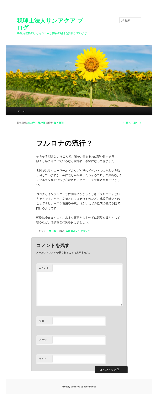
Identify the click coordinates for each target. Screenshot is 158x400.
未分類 (52, 231)
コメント (44, 267)
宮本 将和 (59, 122)
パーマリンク (83, 231)
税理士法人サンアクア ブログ (50, 23)
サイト (42, 358)
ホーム (21, 111)
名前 (41, 320)
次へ (137, 122)
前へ (127, 122)
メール (42, 339)
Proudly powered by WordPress (79, 386)
